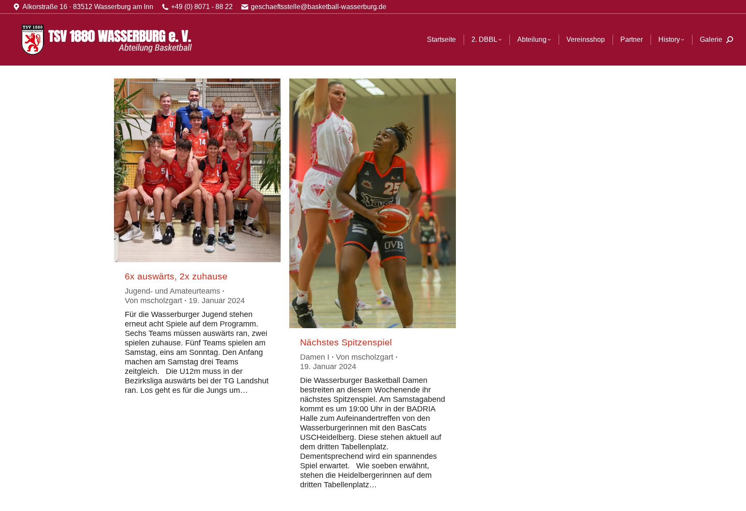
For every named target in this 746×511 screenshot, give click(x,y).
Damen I (314, 357)
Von (153, 300)
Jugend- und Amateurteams (172, 291)
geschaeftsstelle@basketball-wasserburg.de (318, 6)
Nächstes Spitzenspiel (346, 342)
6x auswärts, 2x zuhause (176, 276)
